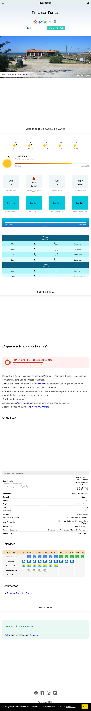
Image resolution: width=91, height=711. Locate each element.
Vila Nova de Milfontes (38, 407)
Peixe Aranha (22, 403)
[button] (3, 3)
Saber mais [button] (70, 707)
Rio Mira (42, 384)
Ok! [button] (84, 707)
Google (33, 635)
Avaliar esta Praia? (56, 28)
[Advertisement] (45, 97)
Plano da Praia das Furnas (19, 593)
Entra (7, 635)
